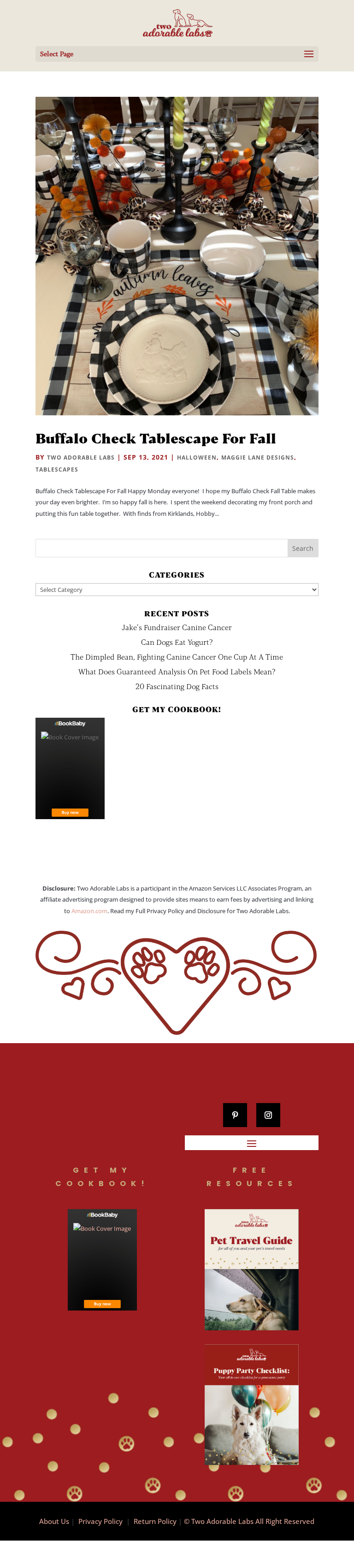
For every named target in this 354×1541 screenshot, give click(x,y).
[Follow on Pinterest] (235, 1115)
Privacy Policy (100, 1521)
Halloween (197, 457)
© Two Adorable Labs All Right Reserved (249, 1521)
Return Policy (155, 1521)
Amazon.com (89, 911)
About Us (54, 1521)
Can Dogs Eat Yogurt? (176, 642)
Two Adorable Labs (81, 457)
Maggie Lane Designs (257, 457)
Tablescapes (56, 469)
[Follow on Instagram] (268, 1115)
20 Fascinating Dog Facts (177, 686)
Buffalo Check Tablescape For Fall (155, 438)
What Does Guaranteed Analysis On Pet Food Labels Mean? (176, 671)
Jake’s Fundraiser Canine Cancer (177, 627)
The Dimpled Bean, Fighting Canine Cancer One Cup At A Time (177, 656)
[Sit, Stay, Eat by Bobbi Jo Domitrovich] (70, 768)
